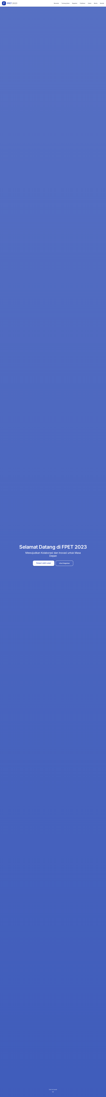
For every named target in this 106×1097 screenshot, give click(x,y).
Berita (95, 3)
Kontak (102, 3)
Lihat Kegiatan (64, 563)
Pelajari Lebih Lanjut (43, 563)
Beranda (56, 3)
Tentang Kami (65, 3)
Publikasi (82, 3)
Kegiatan (74, 3)
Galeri (89, 3)
